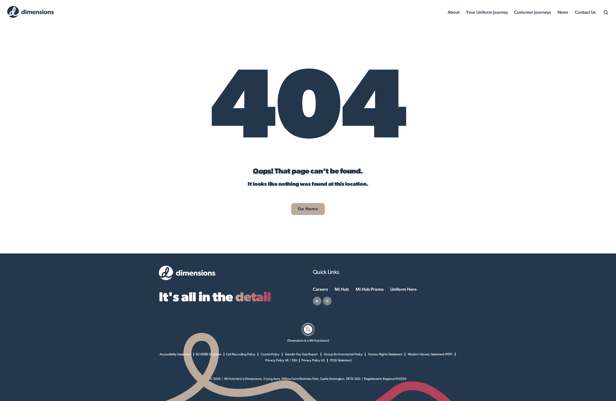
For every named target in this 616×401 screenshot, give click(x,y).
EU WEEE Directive (208, 354)
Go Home (308, 209)
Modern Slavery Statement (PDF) (430, 354)
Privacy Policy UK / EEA (281, 360)
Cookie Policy (270, 354)
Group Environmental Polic (342, 354)
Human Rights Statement (385, 354)
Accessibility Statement (175, 354)
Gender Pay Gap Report (301, 354)
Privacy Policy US (313, 360)
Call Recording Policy (240, 354)
